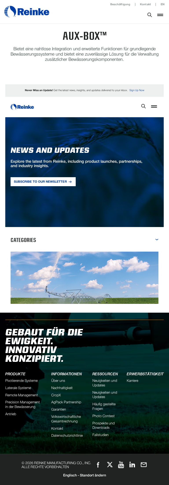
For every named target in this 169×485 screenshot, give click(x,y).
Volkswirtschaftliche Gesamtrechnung (66, 419)
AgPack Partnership (66, 402)
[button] (160, 15)
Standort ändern (84, 475)
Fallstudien (100, 435)
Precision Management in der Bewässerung (22, 405)
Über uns (58, 380)
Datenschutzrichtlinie (67, 435)
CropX (56, 395)
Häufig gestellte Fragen (104, 407)
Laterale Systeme (18, 388)
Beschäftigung (120, 4)
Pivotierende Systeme (21, 380)
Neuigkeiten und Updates (104, 383)
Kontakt (145, 4)
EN (163, 4)
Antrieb (10, 414)
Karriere (132, 380)
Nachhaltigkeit (62, 388)
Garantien (58, 409)
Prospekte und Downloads (103, 426)
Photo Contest (103, 416)
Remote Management (21, 395)
